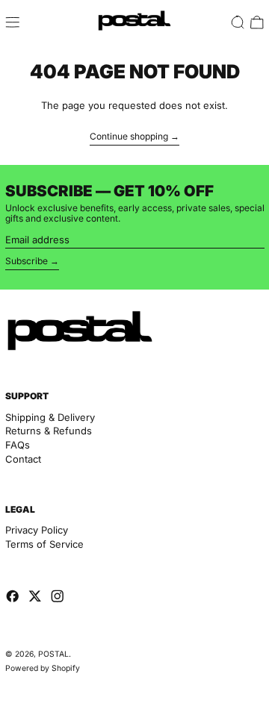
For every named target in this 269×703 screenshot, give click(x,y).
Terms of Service (44, 544)
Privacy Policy (36, 530)
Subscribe (26, 260)
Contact (23, 459)
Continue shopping (129, 136)
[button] (237, 22)
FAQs (17, 445)
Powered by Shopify (42, 668)
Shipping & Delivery (50, 417)
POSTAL (53, 654)
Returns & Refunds (48, 431)
